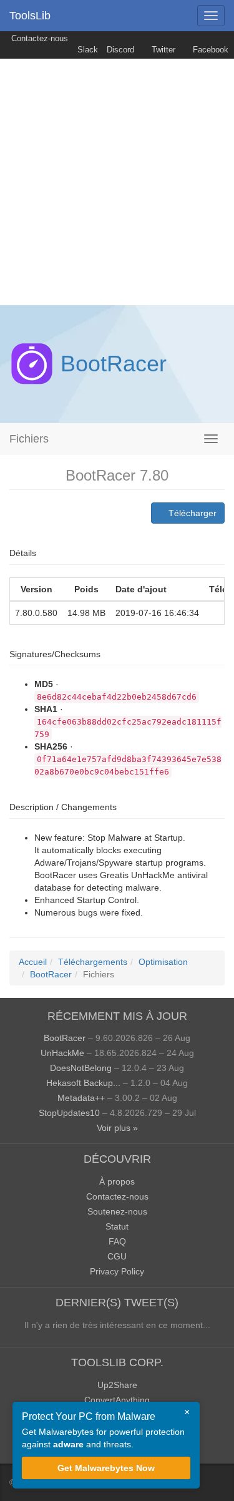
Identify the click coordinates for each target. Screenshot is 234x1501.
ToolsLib (30, 15)
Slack (86, 50)
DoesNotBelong (81, 1068)
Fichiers (29, 439)
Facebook (209, 50)
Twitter (162, 50)
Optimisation (163, 962)
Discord (120, 50)
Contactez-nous (38, 38)
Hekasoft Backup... (83, 1083)
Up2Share (117, 1385)
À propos (117, 1181)
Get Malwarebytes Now (106, 1468)
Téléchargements (92, 962)
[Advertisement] (117, 182)
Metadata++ (81, 1098)
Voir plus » (117, 1128)
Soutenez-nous (117, 1211)
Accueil (33, 962)
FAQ (117, 1241)
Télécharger (191, 513)
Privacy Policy (117, 1271)
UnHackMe (62, 1053)
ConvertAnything (117, 1400)
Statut (117, 1226)
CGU (117, 1256)
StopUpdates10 (69, 1113)
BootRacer (114, 363)
